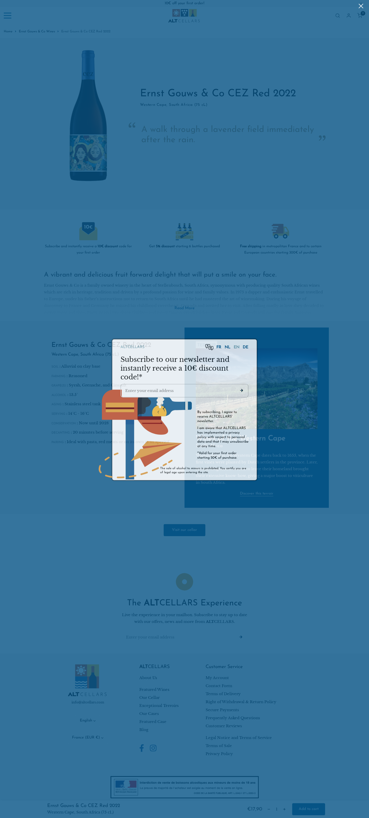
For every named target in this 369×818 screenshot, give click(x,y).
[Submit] (241, 390)
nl (228, 347)
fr (219, 347)
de (245, 347)
